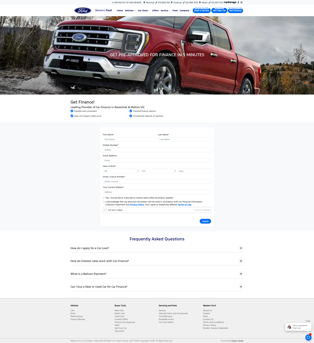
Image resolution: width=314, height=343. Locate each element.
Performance (77, 316)
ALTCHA (207, 210)
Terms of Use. (185, 204)
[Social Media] (238, 2)
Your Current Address (113, 187)
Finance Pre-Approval (125, 322)
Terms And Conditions (213, 322)
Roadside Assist (166, 319)
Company (184, 10)
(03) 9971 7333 (217, 2)
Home (120, 10)
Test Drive (119, 331)
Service (164, 10)
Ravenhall (150, 2)
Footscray (178, 2)
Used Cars (119, 316)
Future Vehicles (78, 319)
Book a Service (201, 10)
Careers (206, 313)
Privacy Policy (137, 204)
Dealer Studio (237, 341)
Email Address (110, 155)
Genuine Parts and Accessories (173, 313)
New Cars (119, 310)
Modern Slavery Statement (215, 328)
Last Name (163, 134)
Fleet (175, 10)
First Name (108, 134)
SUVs (73, 313)
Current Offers (121, 319)
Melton (205, 2)
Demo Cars (120, 313)
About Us (207, 310)
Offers (155, 10)
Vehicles (129, 10)
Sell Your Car (219, 10)
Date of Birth (109, 166)
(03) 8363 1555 (164, 2)
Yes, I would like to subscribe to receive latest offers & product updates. (139, 197)
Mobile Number (111, 145)
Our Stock (143, 10)
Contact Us (208, 319)
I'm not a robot (115, 210)
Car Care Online (166, 322)
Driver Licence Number (114, 176)
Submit (205, 221)
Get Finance (235, 10)
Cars (73, 310)
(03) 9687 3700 (191, 2)
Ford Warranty (165, 316)
